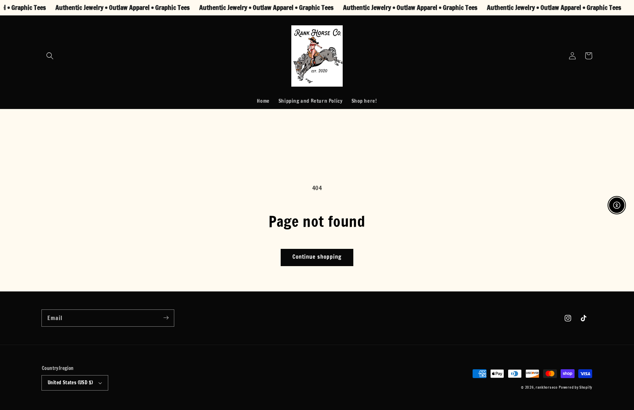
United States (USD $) (70, 382)
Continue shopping (317, 257)
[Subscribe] (166, 318)
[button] (50, 56)
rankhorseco (547, 387)
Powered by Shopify (575, 387)
